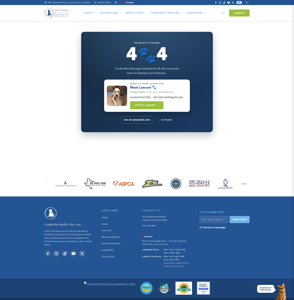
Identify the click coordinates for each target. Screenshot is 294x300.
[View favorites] (223, 13)
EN (239, 2)
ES (247, 2)
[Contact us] (116, 3)
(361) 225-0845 (149, 225)
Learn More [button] (194, 12)
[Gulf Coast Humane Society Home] (69, 213)
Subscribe (240, 219)
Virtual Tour (108, 256)
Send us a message (214, 227)
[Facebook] (216, 2)
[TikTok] (224, 2)
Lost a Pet (106, 230)
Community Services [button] (165, 12)
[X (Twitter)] (233, 2)
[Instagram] (220, 2)
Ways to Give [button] (134, 12)
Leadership (107, 250)
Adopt (88, 12)
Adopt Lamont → (146, 105)
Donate (239, 13)
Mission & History (111, 237)
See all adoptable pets (137, 119)
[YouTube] (228, 2)
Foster (105, 223)
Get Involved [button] (109, 12)
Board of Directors (111, 243)
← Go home (165, 119)
